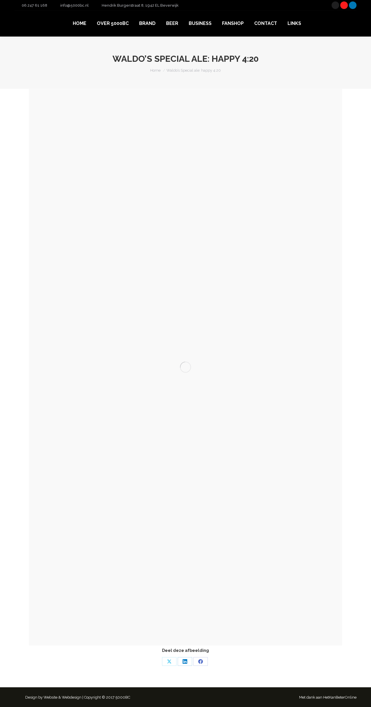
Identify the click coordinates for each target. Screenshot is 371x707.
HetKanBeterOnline (340, 697)
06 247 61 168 (34, 5)
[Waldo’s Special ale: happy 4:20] (185, 367)
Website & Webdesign (62, 697)
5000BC (122, 697)
